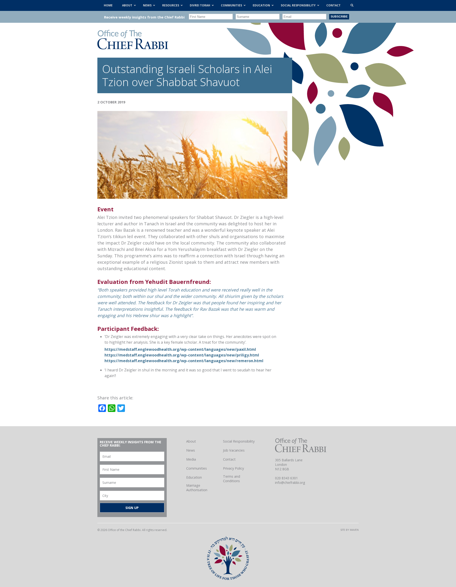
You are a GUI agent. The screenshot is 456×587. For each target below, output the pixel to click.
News (190, 450)
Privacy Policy (233, 468)
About (191, 441)
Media (191, 459)
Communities (196, 468)
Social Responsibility (239, 441)
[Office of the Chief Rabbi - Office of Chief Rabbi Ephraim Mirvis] (132, 48)
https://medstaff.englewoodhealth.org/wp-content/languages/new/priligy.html (181, 355)
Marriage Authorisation (196, 487)
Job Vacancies (234, 450)
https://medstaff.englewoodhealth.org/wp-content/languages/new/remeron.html (183, 360)
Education (194, 477)
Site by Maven (349, 530)
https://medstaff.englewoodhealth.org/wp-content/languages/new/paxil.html (180, 349)
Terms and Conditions (231, 478)
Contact (229, 459)
